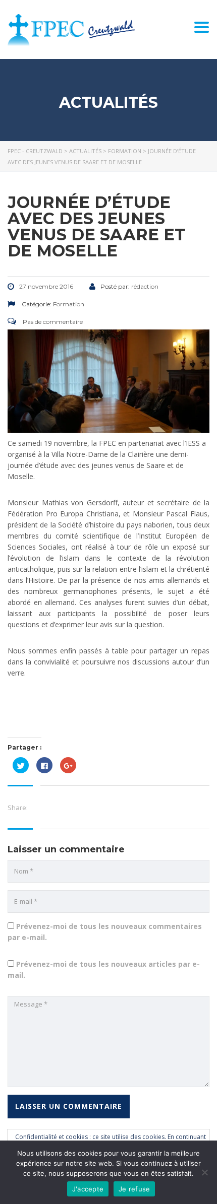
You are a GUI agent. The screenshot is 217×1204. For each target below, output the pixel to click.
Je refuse (134, 1189)
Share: (18, 807)
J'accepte (87, 1189)
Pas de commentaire (52, 321)
